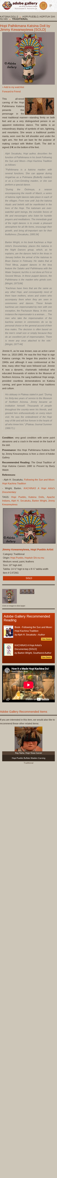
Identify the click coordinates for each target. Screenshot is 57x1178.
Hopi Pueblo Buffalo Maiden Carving (28, 758)
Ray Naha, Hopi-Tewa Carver (28, 753)
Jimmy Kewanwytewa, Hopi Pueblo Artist (27, 549)
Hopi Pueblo (18, 497)
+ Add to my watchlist (13, 87)
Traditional (20, 19)
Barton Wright (39, 500)
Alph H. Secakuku (21, 500)
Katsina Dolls (9, 16)
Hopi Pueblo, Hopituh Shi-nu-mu (27, 558)
